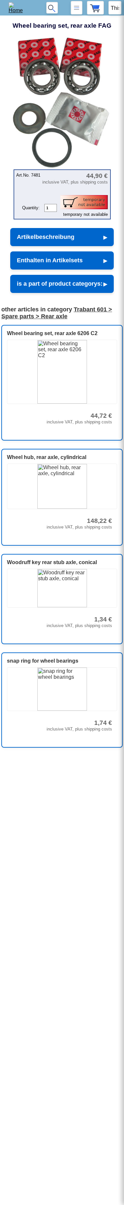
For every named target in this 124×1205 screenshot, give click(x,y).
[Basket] (95, 7)
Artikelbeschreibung (45, 237)
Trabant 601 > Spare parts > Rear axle (56, 313)
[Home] (18, 7)
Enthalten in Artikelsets (50, 260)
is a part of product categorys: (60, 283)
